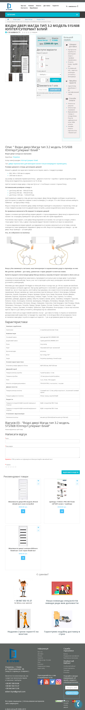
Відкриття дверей (42, 53)
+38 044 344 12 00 (12, 688)
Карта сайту (41, 668)
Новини (31, 6)
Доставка (46, 6)
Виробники (34, 8)
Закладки (66, 670)
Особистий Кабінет (69, 666)
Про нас (23, 6)
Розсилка (66, 672)
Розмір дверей (41, 71)
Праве (47, 59)
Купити (55, 80)
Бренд (65, 654)
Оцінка (8, 465)
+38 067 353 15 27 (12, 686)
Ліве (46, 65)
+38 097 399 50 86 (12, 683)
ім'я (7, 438)
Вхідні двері (16, 19)
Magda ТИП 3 (41, 19)
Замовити (55, 90)
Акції (39, 662)
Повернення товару (44, 666)
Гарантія (55, 6)
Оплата (38, 6)
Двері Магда (28, 19)
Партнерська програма (71, 658)
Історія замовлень (69, 668)
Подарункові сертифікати (71, 656)
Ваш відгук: (9, 446)
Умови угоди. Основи (44, 660)
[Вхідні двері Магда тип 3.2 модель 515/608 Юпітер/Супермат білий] (20, 54)
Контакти (24, 8)
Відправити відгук (70, 472)
